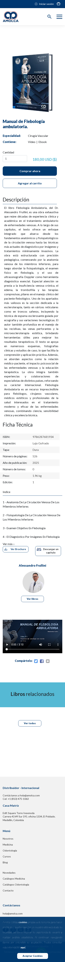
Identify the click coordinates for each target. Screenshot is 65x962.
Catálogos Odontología (16, 884)
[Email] (48, 661)
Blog (5, 862)
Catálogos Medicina (14, 878)
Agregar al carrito (30, 183)
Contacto (8, 890)
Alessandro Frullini (32, 565)
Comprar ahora (30, 171)
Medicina (8, 844)
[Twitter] (36, 661)
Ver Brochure (18, 549)
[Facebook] (42, 661)
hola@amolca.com (13, 913)
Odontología (10, 850)
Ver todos (30, 723)
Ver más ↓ (9, 544)
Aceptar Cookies (33, 955)
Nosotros (8, 838)
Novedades (9, 872)
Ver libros (32, 598)
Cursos (7, 856)
